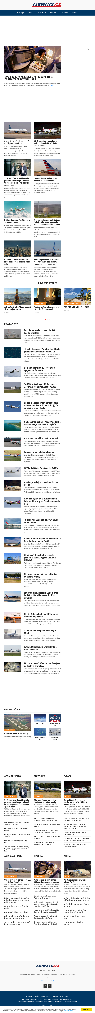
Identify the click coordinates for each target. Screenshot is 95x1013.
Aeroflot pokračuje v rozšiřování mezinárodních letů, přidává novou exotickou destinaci (47, 262)
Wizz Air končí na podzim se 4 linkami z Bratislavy (47, 837)
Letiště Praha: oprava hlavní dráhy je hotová (16, 830)
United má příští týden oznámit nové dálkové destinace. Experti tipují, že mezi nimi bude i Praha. (41, 405)
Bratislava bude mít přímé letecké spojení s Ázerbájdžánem (45, 843)
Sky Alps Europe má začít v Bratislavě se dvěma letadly (42, 575)
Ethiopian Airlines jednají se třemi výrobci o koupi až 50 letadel (75, 911)
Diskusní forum (41, 13)
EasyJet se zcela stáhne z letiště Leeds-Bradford (39, 331)
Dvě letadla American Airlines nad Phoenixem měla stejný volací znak (45, 923)
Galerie (74, 13)
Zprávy (30, 13)
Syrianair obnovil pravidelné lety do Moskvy (40, 631)
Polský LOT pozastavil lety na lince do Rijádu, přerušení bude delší (17, 262)
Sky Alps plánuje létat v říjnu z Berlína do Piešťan (47, 825)
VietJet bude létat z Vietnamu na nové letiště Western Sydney (17, 923)
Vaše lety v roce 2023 (55, 724)
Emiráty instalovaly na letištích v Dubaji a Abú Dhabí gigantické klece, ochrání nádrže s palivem (47, 222)
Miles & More (40, 724)
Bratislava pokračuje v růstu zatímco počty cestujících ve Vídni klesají (46, 831)
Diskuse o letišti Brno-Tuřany (16, 733)
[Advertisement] (47, 29)
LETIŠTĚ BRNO (9, 730)
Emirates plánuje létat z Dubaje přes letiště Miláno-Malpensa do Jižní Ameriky (41, 595)
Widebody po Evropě (55, 738)
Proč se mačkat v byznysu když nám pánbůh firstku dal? (46, 308)
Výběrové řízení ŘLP (40, 738)
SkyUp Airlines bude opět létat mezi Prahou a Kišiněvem (41, 615)
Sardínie (8, 303)
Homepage (20, 13)
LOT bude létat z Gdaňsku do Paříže (41, 468)
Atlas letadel (64, 13)
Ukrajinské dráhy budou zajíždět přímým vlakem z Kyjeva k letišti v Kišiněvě (40, 558)
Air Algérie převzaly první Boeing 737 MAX (76, 917)
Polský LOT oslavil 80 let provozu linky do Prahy (17, 836)
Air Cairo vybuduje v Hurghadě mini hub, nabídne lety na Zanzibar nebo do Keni (42, 501)
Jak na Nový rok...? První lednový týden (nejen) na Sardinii (17, 308)
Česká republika (10, 796)
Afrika (67, 876)
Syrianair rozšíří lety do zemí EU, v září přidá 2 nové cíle (17, 142)
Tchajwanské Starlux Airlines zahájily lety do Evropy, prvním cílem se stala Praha (16, 849)
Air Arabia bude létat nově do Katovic (41, 438)
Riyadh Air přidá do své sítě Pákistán (16, 912)
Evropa (67, 796)
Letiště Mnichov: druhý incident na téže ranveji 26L (40, 648)
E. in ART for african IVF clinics (47, 1006)
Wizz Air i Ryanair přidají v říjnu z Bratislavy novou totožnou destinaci (46, 819)
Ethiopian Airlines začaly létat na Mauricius (74, 923)
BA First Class (39, 303)
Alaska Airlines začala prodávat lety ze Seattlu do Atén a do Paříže (42, 539)
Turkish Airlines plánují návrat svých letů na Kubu (41, 521)
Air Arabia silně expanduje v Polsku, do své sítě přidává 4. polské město (46, 143)
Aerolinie (53, 13)
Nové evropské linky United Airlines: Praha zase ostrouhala (28, 78)
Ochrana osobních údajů (47, 981)
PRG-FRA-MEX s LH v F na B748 (76, 307)
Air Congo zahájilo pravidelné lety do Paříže (41, 483)
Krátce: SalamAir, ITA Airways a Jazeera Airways (17, 221)
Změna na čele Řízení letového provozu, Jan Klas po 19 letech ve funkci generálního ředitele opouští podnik (16, 181)
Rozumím (86, 1009)
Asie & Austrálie (10, 876)
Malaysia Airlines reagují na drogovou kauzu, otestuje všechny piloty (16, 917)
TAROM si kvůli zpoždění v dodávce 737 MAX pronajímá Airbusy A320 (41, 385)
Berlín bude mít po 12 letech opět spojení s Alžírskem (39, 369)
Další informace (68, 1011)
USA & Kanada (39, 876)
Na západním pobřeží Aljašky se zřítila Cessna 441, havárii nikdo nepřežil (42, 423)
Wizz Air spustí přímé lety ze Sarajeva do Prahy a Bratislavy (42, 664)
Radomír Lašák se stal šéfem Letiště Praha (16, 842)
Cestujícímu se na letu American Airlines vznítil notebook (47, 179)
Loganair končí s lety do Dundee (39, 452)
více (52, 86)
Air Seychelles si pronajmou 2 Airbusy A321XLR (76, 905)
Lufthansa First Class (72, 303)
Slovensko (38, 796)
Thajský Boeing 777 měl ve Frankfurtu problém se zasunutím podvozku (42, 350)
